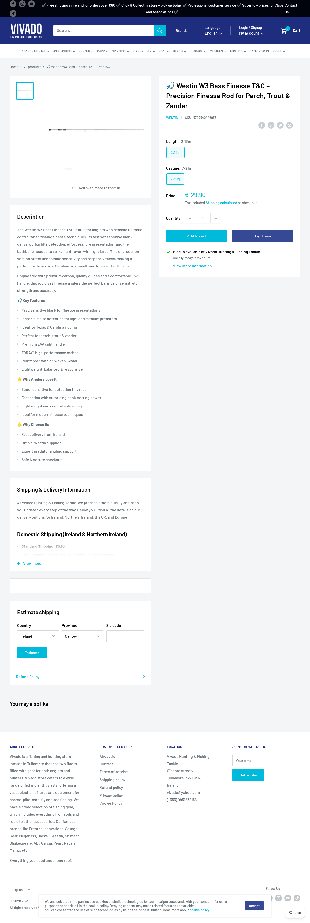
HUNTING (236, 51)
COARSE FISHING (33, 51)
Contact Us (291, 8)
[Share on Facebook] (261, 125)
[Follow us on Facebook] (13, 3)
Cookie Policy (111, 803)
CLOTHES (216, 51)
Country (24, 625)
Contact (106, 763)
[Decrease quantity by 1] (190, 218)
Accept (254, 906)
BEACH (178, 51)
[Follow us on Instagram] (22, 3)
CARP (101, 51)
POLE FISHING (62, 51)
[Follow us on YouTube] (31, 3)
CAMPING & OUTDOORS (265, 51)
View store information (192, 266)
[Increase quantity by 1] (216, 218)
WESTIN (172, 118)
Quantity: (174, 218)
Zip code (113, 625)
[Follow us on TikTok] (13, 13)
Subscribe (248, 775)
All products (32, 67)
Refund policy (111, 787)
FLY (149, 51)
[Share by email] (289, 125)
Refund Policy (27, 676)
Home (14, 67)
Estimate (32, 652)
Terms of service (114, 771)
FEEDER (84, 51)
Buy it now (262, 236)
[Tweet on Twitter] (280, 125)
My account (249, 33)
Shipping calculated (221, 202)
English (17, 889)
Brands (182, 30)
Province (69, 625)
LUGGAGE (196, 51)
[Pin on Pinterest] (271, 125)
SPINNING (119, 51)
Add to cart (196, 236)
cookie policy (199, 910)
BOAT (162, 51)
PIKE (136, 51)
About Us (107, 756)
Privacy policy (111, 795)
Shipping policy (112, 779)
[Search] (160, 30)
